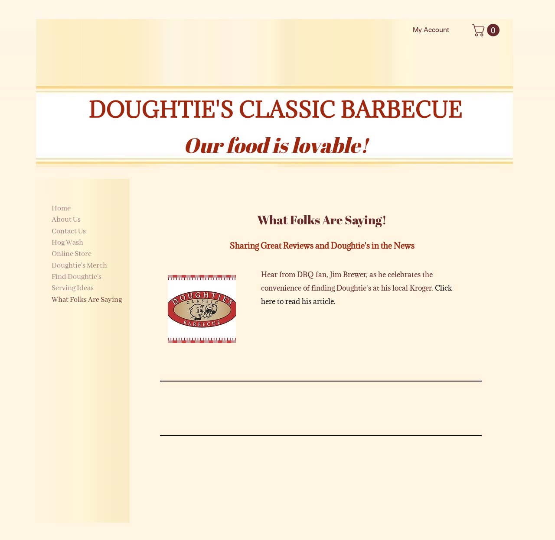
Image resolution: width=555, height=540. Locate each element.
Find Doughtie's (76, 276)
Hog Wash (67, 242)
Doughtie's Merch (79, 265)
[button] (487, 30)
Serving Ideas (73, 288)
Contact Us (69, 231)
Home (61, 208)
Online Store (71, 254)
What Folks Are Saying (87, 299)
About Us (66, 219)
